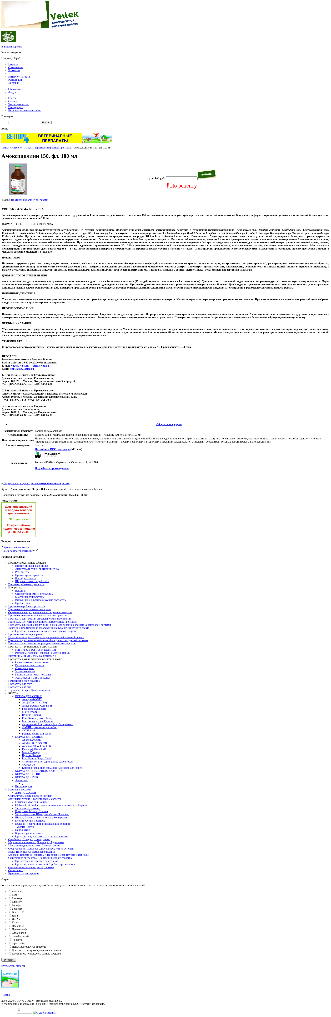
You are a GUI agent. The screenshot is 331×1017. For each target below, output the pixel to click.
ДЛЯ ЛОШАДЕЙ (25, 792)
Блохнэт (17, 901)
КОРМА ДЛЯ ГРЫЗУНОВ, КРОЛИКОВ (39, 770)
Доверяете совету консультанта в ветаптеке (37, 950)
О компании (15, 67)
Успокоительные (25, 671)
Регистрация (15, 79)
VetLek (5, 147)
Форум (12, 92)
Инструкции (15, 107)
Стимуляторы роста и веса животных (30, 795)
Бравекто (17, 908)
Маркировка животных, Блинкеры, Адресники (36, 842)
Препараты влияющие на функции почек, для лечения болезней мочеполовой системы (59, 624)
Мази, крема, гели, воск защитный (35, 649)
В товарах (7, 116)
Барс (14, 894)
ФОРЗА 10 (28, 730)
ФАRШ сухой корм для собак (39, 727)
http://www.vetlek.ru (22, 368)
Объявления (15, 89)
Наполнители (23, 829)
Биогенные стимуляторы (29, 596)
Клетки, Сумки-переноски (30, 820)
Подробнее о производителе (52, 468)
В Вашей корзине (11, 46)
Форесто (17, 939)
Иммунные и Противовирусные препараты (40, 599)
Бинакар (17, 898)
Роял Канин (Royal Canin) (37, 718)
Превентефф (19, 929)
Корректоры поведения (29, 833)
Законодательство (18, 104)
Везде (4, 128)
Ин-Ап (16, 919)
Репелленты (22, 571)
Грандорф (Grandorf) (34, 708)
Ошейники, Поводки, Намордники (29, 839)
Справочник (15, 870)
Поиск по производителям (17, 550)
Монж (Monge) (30, 711)
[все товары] (53, 449)
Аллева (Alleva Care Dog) (37, 705)
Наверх (5, 994)
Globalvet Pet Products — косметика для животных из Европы (51, 805)
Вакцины (20, 590)
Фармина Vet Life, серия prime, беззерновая (47, 724)
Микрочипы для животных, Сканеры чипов (34, 845)
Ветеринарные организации (24, 110)
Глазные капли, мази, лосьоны (33, 674)
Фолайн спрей (20, 936)
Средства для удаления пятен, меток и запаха (41, 836)
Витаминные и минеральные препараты (32, 655)
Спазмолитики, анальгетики (32, 662)
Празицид (18, 925)
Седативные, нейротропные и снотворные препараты (40, 612)
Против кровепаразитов (29, 575)
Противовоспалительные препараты (29, 609)
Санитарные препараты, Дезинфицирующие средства (40, 857)
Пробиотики (22, 603)
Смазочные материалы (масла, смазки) (31, 867)
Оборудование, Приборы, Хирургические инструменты (41, 848)
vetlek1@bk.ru (20, 365)
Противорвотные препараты (25, 634)
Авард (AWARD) (32, 699)
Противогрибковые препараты (26, 584)
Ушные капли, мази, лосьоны (32, 677)
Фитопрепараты (24, 668)
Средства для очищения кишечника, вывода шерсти (46, 631)
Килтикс (17, 922)
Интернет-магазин (19, 76)
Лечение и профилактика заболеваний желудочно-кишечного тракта (48, 627)
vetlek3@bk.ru (40, 365)
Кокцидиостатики (25, 578)
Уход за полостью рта (27, 808)
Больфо (16, 905)
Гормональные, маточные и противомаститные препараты (42, 621)
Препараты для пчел (20, 683)
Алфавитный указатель (15, 547)
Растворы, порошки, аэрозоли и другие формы (42, 652)
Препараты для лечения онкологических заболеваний (40, 618)
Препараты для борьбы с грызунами (36, 861)
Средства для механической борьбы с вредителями (45, 864)
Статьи (12, 98)
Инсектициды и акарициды (31, 565)
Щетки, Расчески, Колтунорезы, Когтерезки (41, 817)
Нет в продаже (23, 786)
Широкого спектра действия (32, 581)
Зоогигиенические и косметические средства (34, 798)
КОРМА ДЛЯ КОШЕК (29, 736)
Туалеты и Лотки (25, 826)
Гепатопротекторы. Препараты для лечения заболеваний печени (46, 637)
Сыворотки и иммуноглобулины (34, 593)
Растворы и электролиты (29, 665)
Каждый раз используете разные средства (36, 953)
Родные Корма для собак (36, 733)
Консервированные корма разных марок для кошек (52, 767)
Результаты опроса (13, 965)
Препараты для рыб (19, 686)
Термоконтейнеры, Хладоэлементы (29, 690)
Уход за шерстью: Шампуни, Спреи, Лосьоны (42, 814)
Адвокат (17, 891)
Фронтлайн (18, 943)
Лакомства (21, 780)
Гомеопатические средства (24, 680)
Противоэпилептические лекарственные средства (37, 615)
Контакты (14, 70)
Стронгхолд (19, 932)
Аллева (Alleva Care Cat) (36, 746)
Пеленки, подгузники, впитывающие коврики (42, 823)
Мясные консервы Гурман (37, 721)
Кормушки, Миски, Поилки (31, 811)
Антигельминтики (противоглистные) (37, 568)
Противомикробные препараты (53, 147)
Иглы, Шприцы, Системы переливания (31, 851)
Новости (13, 64)
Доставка (13, 82)
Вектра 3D (18, 912)
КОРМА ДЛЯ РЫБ (26, 777)
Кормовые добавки (19, 789)
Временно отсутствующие (23, 873)
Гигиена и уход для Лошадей (32, 801)
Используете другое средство (29, 946)
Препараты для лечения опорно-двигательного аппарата (41, 643)
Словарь (13, 101)
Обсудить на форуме (169, 424)
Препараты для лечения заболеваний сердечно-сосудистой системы (48, 640)
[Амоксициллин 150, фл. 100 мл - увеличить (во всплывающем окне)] (18, 194)
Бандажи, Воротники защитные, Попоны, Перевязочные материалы (48, 854)
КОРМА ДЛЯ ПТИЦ (27, 774)
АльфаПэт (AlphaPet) (34, 702)
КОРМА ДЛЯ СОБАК (28, 696)
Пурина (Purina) (31, 714)
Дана (15, 915)
